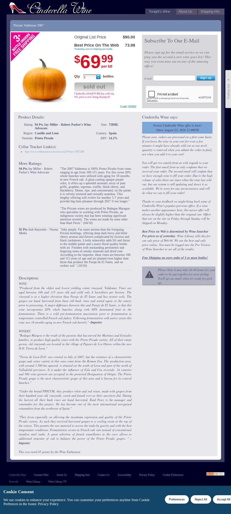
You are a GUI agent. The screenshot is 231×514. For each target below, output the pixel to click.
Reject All (201, 499)
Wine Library (33, 481)
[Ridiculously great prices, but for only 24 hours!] (50, 9)
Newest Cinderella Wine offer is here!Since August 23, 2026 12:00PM (177, 127)
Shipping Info (82, 474)
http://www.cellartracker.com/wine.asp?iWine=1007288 (54, 151)
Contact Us (104, 474)
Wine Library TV (57, 481)
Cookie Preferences (173, 474)
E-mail (148, 78)
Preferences (177, 499)
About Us (61, 474)
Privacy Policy (147, 474)
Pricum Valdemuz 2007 (29, 25)
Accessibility (124, 474)
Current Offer (41, 474)
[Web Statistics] (215, 474)
